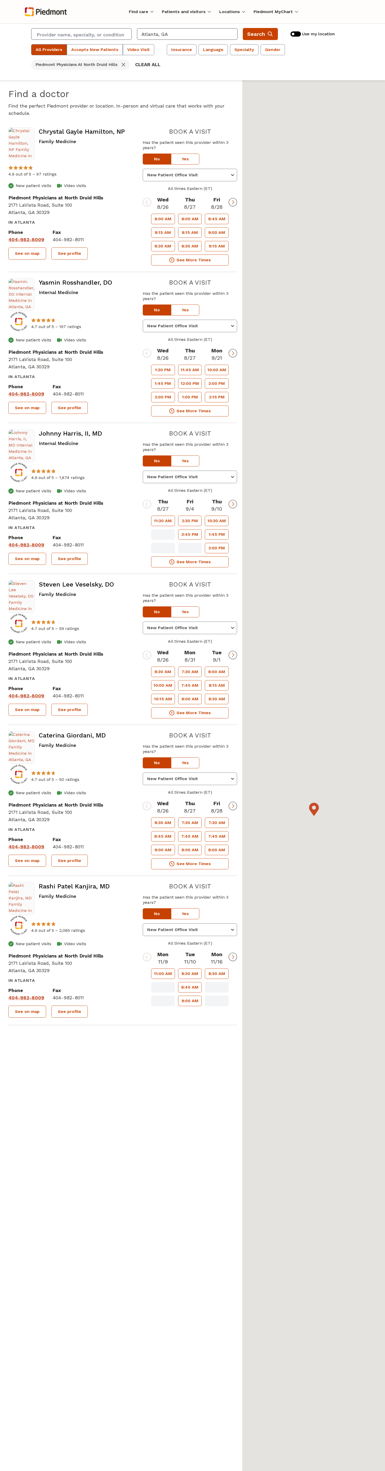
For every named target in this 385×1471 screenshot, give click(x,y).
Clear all (148, 64)
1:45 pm (163, 383)
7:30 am (190, 671)
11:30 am (163, 520)
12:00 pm (190, 383)
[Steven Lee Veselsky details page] (21, 596)
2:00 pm (163, 396)
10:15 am (163, 698)
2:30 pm (190, 520)
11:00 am (163, 973)
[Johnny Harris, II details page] (21, 445)
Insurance (181, 49)
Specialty (244, 49)
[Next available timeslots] (233, 202)
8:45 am (217, 218)
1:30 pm (163, 369)
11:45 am (190, 369)
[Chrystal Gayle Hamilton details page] (21, 143)
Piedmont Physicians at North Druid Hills (55, 197)
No (157, 158)
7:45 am (190, 685)
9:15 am (217, 246)
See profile (69, 253)
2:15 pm (217, 396)
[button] (314, 809)
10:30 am (216, 520)
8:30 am (163, 246)
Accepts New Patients (94, 49)
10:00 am (216, 369)
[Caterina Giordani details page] (21, 747)
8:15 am (163, 232)
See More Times (194, 259)
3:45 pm (190, 534)
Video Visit (138, 49)
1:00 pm (190, 396)
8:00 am (163, 218)
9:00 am (216, 232)
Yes (185, 158)
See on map (27, 253)
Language (213, 49)
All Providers (49, 49)
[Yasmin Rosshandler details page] (21, 294)
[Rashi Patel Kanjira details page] (21, 898)
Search (256, 34)
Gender (272, 49)
